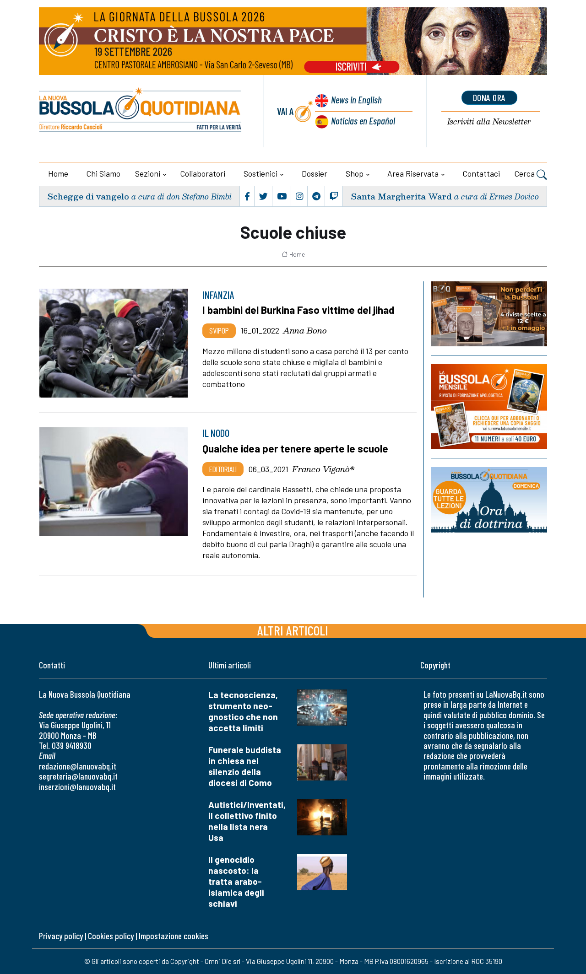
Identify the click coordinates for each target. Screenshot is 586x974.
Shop (355, 173)
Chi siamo (103, 173)
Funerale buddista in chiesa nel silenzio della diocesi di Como (244, 766)
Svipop (219, 330)
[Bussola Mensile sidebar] (489, 406)
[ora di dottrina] (489, 499)
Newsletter (489, 122)
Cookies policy (111, 936)
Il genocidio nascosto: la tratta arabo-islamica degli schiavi (236, 881)
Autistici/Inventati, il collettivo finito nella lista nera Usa (247, 821)
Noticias (363, 120)
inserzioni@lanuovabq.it (77, 786)
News (356, 99)
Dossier (314, 173)
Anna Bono (305, 330)
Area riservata (413, 173)
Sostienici (260, 173)
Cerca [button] (526, 173)
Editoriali (223, 469)
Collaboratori (202, 173)
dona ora (489, 97)
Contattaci (481, 173)
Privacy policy (61, 936)
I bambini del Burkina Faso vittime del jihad (298, 309)
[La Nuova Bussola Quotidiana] (141, 111)
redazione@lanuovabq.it (77, 766)
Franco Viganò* (323, 469)
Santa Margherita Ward (401, 196)
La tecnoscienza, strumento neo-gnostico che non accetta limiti (243, 711)
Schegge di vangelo (88, 196)
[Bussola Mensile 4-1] (489, 313)
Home (58, 173)
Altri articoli (292, 630)
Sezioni (147, 173)
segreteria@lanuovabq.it (78, 776)
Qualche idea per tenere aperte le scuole (295, 448)
